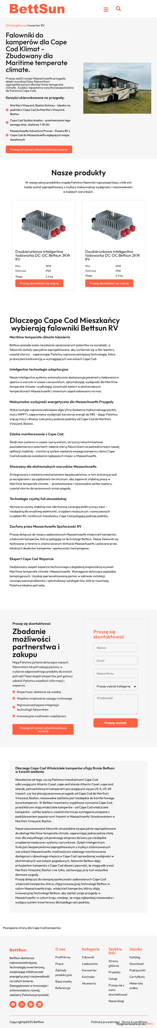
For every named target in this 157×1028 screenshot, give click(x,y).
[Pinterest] (30, 1004)
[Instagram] (21, 1004)
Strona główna (16, 25)
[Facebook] (13, 1004)
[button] (118, 8)
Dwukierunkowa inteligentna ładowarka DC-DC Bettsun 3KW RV (42, 255)
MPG (149, 1024)
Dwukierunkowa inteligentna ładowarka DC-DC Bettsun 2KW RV (112, 255)
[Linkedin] (39, 1004)
